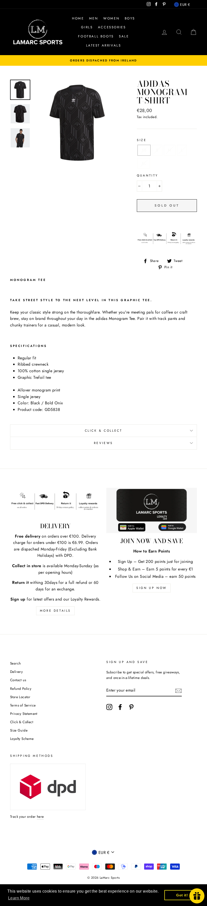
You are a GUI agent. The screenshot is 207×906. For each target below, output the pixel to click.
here (40, 816)
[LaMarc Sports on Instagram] (109, 707)
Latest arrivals (103, 45)
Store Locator (20, 696)
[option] (103, 60)
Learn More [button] (19, 898)
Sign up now (151, 588)
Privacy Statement (23, 713)
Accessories (112, 27)
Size (141, 140)
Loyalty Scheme (22, 738)
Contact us (18, 679)
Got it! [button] (182, 895)
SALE (124, 36)
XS (144, 150)
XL (144, 163)
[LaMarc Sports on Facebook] (120, 707)
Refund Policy (20, 688)
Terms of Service (23, 705)
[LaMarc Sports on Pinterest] (131, 707)
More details (55, 610)
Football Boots (96, 36)
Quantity (147, 175)
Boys (130, 18)
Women (111, 18)
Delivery (16, 671)
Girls (87, 27)
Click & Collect (103, 430)
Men (93, 18)
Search (15, 663)
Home (78, 18)
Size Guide (19, 730)
